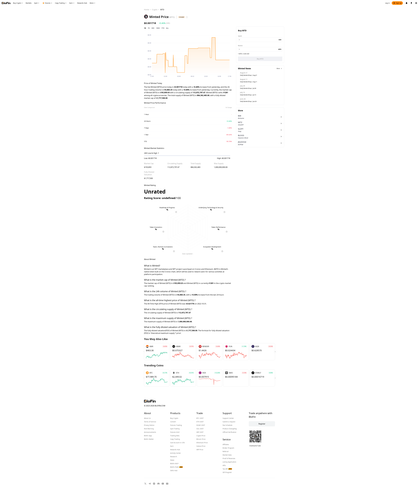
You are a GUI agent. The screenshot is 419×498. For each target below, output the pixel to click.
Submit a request (229, 422)
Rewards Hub (175, 450)
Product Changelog (230, 429)
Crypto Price (200, 436)
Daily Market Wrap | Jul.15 (248, 95)
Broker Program (228, 448)
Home (146, 9)
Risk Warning (149, 429)
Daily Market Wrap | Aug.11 (248, 82)
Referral (225, 451)
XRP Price (199, 450)
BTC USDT (200, 418)
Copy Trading (175, 439)
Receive (240, 46)
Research (173, 457)
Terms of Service (150, 422)
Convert (173, 422)
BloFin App (148, 436)
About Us (147, 418)
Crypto (154, 9)
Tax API (227, 469)
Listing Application (229, 462)
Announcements (150, 432)
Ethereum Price (202, 443)
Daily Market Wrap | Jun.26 (248, 101)
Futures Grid (174, 432)
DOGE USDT (200, 425)
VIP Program (227, 472)
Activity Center (175, 453)
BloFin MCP (174, 463)
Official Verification (229, 432)
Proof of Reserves (229, 458)
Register (261, 424)
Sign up (399, 3)
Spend (240, 36)
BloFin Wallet (149, 439)
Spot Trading (175, 429)
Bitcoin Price (200, 439)
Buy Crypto (174, 418)
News (172, 460)
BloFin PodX (176, 467)
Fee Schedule (227, 425)
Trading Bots (174, 436)
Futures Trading (176, 425)
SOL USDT (200, 429)
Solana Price (200, 446)
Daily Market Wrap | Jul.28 (248, 88)
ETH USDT (200, 422)
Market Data (227, 455)
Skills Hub (173, 470)
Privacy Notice (149, 425)
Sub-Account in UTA (177, 443)
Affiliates (226, 444)
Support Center (228, 418)
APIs (224, 465)
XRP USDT (199, 432)
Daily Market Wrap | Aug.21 (248, 75)
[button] (275, 351)
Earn (172, 446)
